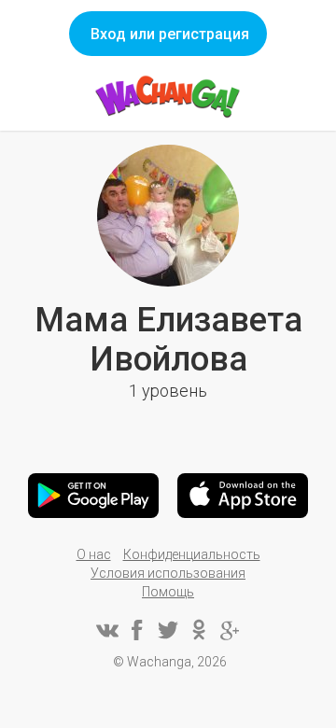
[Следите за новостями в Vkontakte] (106, 630)
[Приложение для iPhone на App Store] (242, 495)
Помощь (168, 591)
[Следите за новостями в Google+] (230, 630)
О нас (94, 554)
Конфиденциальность (191, 554)
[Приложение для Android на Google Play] (93, 495)
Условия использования (168, 573)
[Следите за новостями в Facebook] (137, 630)
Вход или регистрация (170, 34)
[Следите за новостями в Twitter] (168, 630)
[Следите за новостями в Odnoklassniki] (199, 630)
